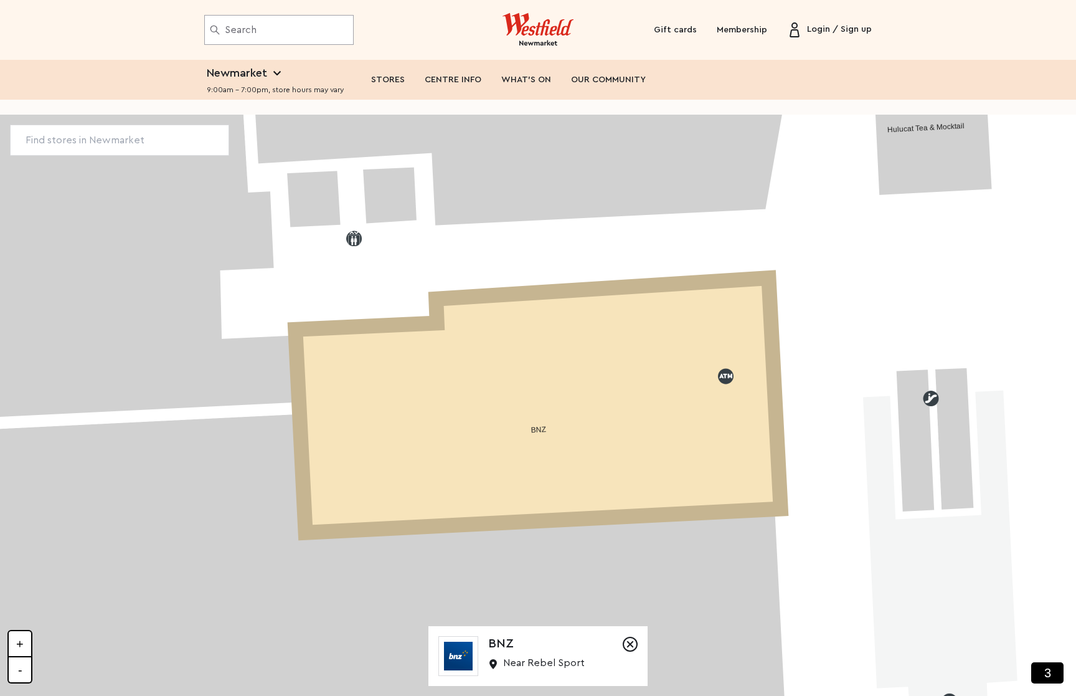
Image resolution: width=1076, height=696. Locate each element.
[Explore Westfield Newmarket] (538, 30)
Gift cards (675, 30)
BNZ (501, 643)
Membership (742, 30)
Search (241, 30)
